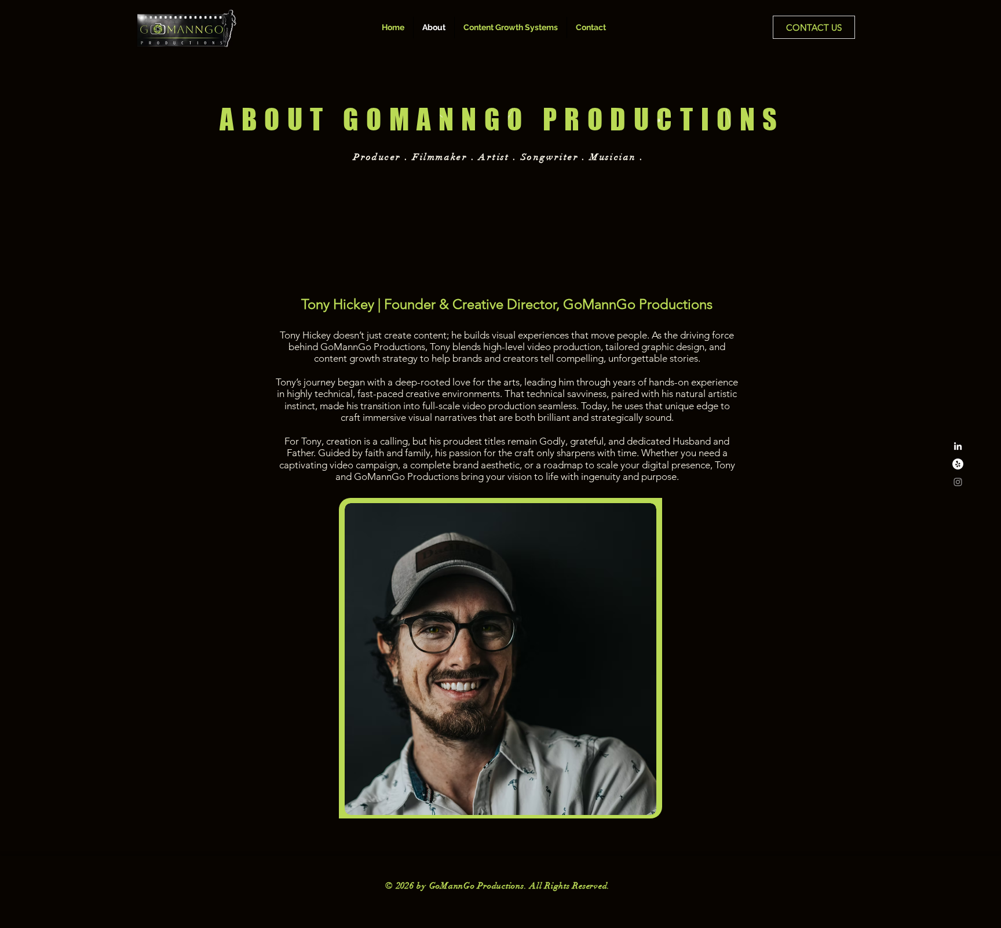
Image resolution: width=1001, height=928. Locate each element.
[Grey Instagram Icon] (957, 481)
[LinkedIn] (957, 446)
